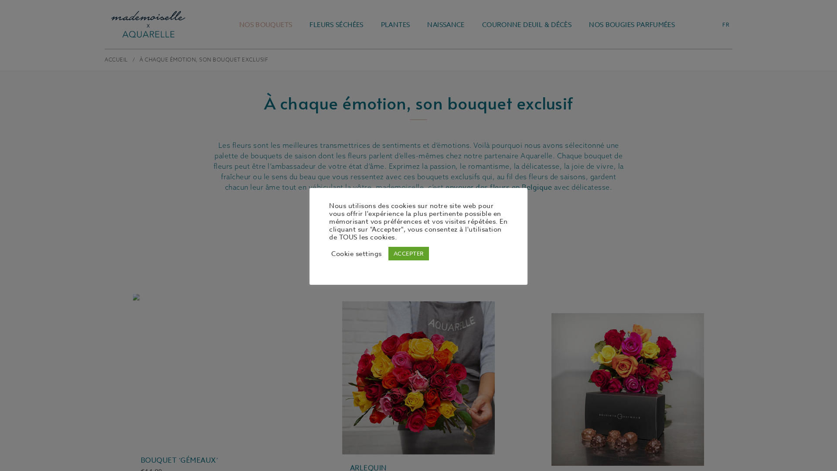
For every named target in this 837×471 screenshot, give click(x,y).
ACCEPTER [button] (409, 253)
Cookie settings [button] (356, 254)
